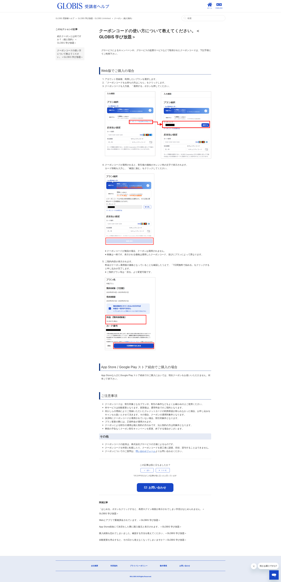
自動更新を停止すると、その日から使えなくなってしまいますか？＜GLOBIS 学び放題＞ (143, 539)
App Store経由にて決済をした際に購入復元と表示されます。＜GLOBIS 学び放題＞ (140, 526)
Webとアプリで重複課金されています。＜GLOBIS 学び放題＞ (129, 520)
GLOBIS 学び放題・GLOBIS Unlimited (94, 18)
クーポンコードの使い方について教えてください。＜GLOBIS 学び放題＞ (70, 53)
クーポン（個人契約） (123, 18)
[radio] (147, 470)
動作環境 (163, 566)
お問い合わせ (157, 487)
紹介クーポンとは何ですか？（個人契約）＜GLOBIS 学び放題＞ (69, 39)
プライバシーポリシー (139, 566)
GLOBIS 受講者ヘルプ (65, 18)
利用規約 (114, 566)
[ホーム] (83, 9)
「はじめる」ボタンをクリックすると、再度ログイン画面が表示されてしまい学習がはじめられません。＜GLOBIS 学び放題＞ (151, 511)
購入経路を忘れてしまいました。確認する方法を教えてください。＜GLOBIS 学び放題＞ (143, 533)
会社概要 (94, 566)
